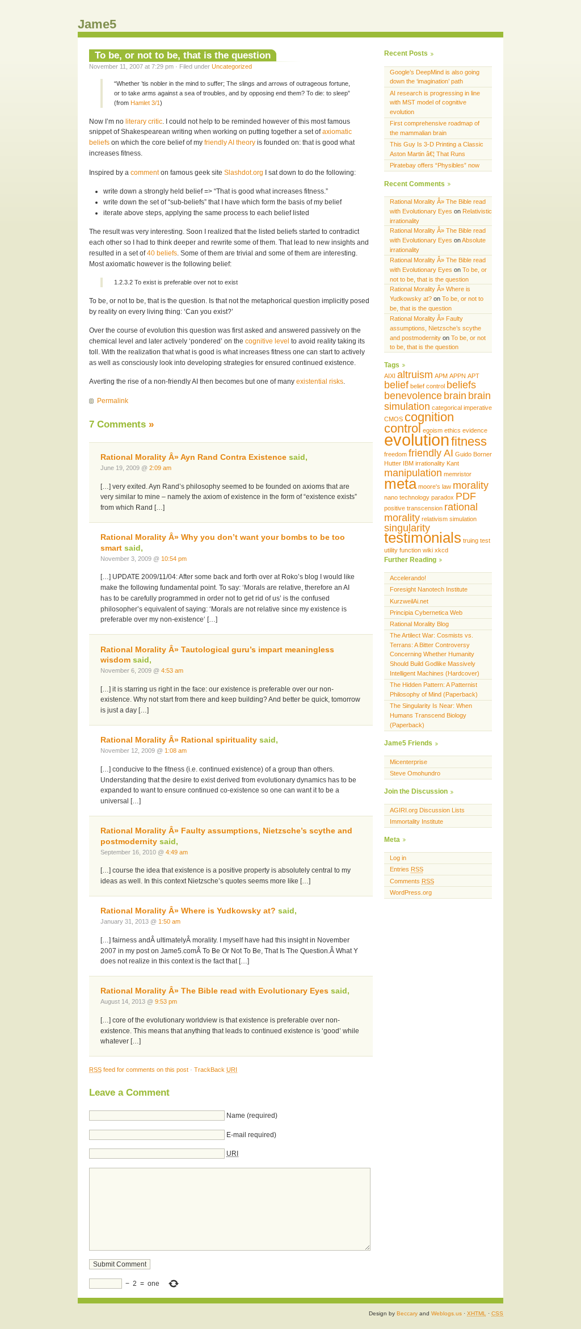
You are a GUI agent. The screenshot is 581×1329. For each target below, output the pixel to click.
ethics (452, 430)
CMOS (393, 419)
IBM (408, 463)
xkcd (441, 550)
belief (396, 385)
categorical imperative (462, 407)
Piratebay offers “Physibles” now (434, 165)
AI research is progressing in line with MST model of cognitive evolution (435, 103)
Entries (406, 869)
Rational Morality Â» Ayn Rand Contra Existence (193, 457)
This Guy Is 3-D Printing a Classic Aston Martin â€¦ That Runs (436, 149)
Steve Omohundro (415, 773)
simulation (463, 518)
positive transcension (413, 508)
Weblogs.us (446, 1313)
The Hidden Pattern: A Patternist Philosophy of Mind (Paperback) (434, 689)
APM (441, 375)
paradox (442, 497)
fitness (469, 441)
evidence (474, 430)
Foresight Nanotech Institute (429, 589)
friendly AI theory (229, 142)
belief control (427, 386)
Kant (453, 463)
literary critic (143, 121)
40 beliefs (162, 253)
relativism (435, 518)
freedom (395, 454)
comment (144, 173)
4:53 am (172, 670)
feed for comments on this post (138, 1069)
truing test (476, 540)
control (402, 428)
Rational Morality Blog (419, 624)
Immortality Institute (416, 821)
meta (400, 483)
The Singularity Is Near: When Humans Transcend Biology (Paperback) (431, 715)
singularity (407, 528)
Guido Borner (473, 454)
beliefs (461, 385)
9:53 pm (166, 1001)
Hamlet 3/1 (145, 102)
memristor (457, 474)
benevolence (413, 395)
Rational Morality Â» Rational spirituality (178, 740)
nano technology (407, 497)
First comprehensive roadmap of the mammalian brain (434, 128)
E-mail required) (251, 1135)
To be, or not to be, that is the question (183, 55)
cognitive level (267, 341)
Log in (398, 857)
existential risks (319, 381)
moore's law (434, 486)
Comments (412, 881)
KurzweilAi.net (409, 601)
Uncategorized (232, 66)
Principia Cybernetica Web (426, 612)
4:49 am (177, 852)
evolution (416, 439)
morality (471, 485)
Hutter (392, 463)
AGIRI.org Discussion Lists (427, 810)
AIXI (389, 375)
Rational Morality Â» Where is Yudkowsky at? (188, 911)
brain (455, 395)
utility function (402, 550)
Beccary (407, 1313)
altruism (415, 374)
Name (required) (251, 1116)
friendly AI (431, 453)
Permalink (112, 401)
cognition (429, 417)
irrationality (430, 463)
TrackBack (215, 1069)
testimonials (422, 537)
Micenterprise (408, 761)
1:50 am (169, 921)
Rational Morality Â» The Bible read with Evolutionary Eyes (214, 991)
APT (473, 375)
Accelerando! (408, 578)
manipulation (413, 473)
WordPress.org (411, 892)
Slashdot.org (243, 173)
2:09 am (160, 467)
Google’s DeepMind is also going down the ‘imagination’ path (434, 77)
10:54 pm (174, 558)
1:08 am (176, 750)
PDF (466, 496)
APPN (457, 375)
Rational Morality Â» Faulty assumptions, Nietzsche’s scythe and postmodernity (435, 328)
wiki (428, 550)
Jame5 (97, 24)
